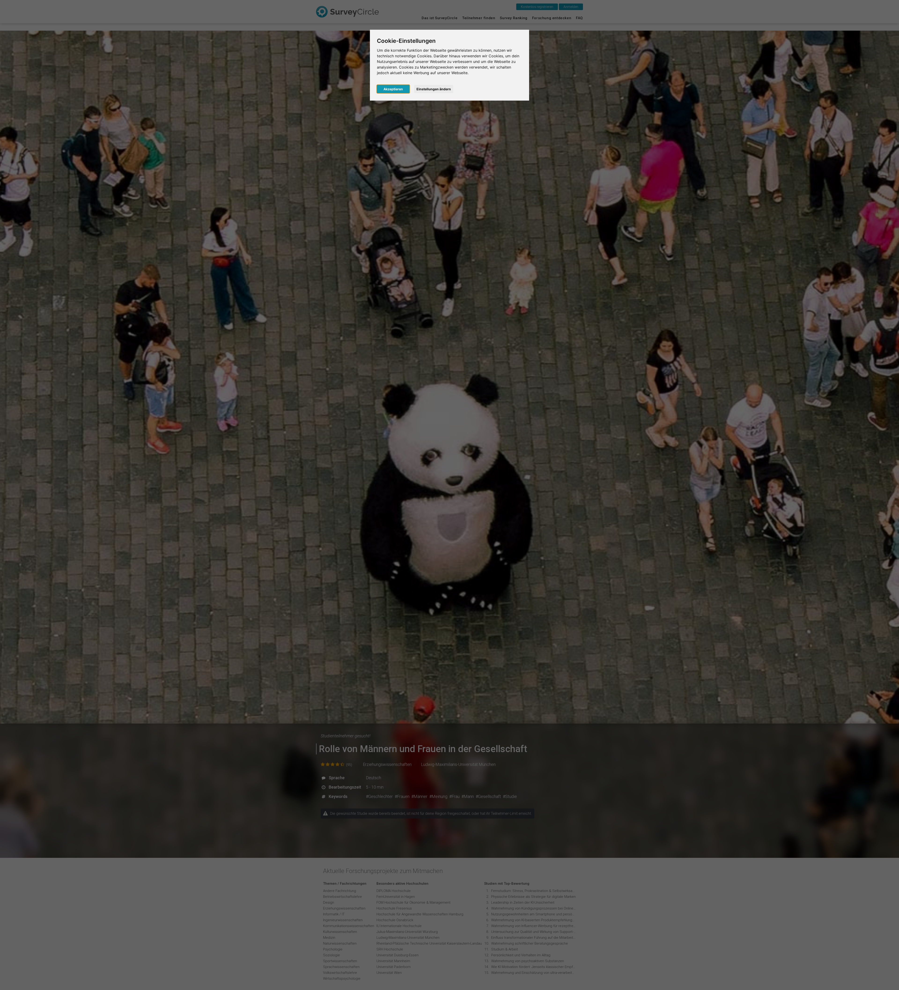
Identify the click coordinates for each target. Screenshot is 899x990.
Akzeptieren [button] (393, 89)
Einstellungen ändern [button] (433, 89)
